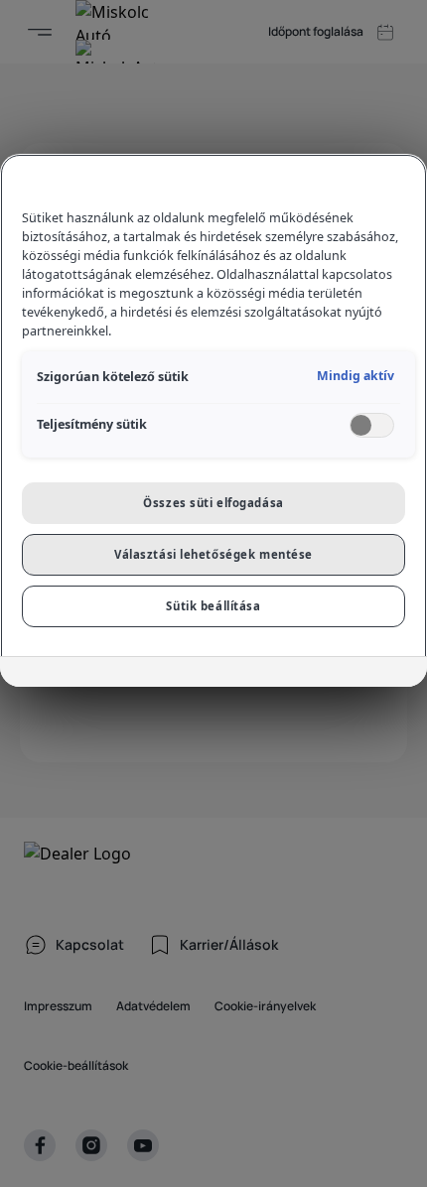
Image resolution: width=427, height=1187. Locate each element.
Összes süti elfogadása (213, 502)
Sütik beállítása (213, 605)
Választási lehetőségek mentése (213, 554)
